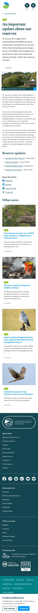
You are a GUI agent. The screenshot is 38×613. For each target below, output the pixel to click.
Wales (4, 532)
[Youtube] (28, 479)
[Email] (34, 479)
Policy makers (7, 503)
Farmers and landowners (11, 496)
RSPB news (6, 449)
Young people (7, 511)
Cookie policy (20, 579)
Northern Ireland (8, 536)
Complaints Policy (7, 584)
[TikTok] (22, 479)
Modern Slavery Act (17, 588)
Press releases (7, 464)
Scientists (5, 499)
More (23, 556)
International (7, 540)
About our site (6, 588)
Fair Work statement (8, 592)
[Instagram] (10, 479)
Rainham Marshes (11, 162)
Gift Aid (5, 468)
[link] (19, 192)
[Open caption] (34, 88)
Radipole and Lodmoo (13, 170)
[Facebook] (4, 479)
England (5, 525)
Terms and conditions (8, 579)
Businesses (6, 507)
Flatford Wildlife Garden (14, 166)
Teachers (5, 492)
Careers (5, 445)
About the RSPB (8, 452)
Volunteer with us (8, 441)
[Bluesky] (16, 479)
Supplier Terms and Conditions (22, 584)
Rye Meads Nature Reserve (15, 158)
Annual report (7, 456)
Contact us (6, 460)
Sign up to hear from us (10, 437)
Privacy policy (30, 579)
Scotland (5, 529)
